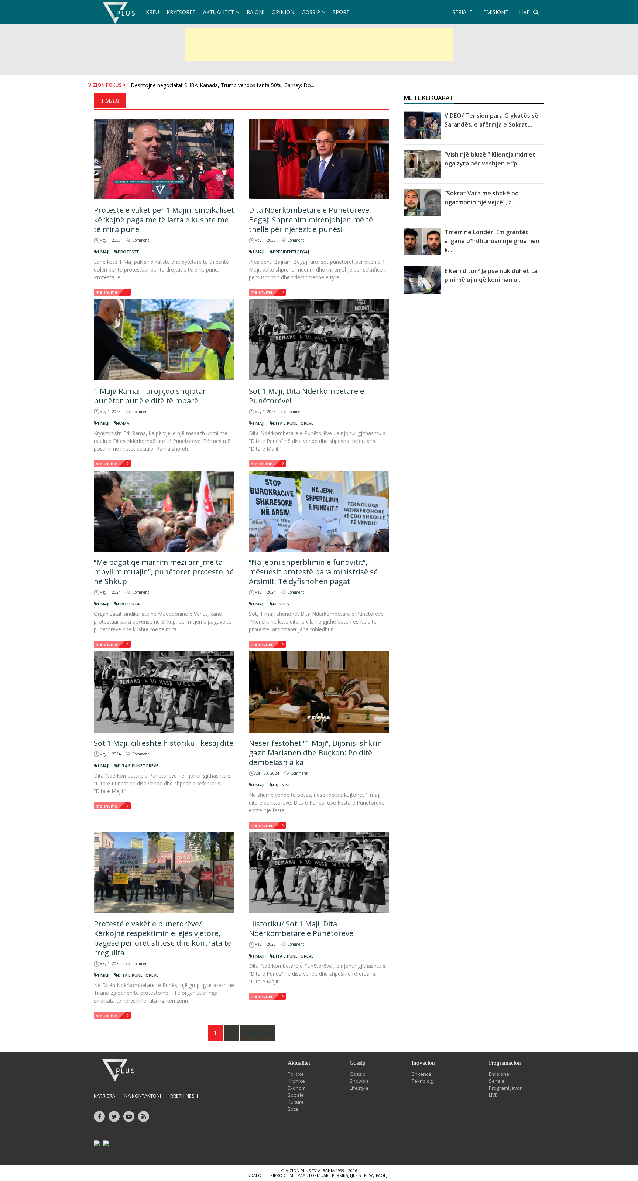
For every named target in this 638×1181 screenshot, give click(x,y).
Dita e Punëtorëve (293, 423)
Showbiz (359, 1081)
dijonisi (281, 785)
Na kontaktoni (142, 1095)
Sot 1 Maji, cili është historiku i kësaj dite (163, 743)
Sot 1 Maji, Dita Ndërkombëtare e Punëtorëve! (306, 396)
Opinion (283, 12)
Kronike (296, 1081)
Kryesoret (181, 12)
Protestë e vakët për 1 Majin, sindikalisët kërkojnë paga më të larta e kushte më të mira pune (164, 219)
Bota (293, 1109)
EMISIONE (495, 12)
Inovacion (423, 1063)
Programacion (505, 1063)
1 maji (103, 252)
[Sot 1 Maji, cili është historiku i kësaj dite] (164, 691)
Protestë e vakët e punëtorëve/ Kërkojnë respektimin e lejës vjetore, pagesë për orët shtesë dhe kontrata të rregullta (162, 938)
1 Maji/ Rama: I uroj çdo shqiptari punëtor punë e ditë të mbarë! (151, 396)
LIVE (524, 12)
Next (254, 1033)
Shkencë (421, 1074)
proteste (128, 252)
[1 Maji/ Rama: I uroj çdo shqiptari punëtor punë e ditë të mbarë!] (164, 339)
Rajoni (255, 12)
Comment (140, 240)
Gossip (311, 12)
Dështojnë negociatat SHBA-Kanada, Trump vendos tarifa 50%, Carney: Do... (222, 85)
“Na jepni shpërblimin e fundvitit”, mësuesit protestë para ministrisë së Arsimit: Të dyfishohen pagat (313, 571)
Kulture (296, 1102)
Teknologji (423, 1081)
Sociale (296, 1095)
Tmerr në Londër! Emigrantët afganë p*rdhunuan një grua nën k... (492, 241)
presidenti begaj (291, 252)
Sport (341, 12)
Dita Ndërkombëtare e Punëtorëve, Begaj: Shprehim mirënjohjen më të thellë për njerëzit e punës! (311, 219)
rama (123, 423)
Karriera (104, 1095)
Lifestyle (359, 1088)
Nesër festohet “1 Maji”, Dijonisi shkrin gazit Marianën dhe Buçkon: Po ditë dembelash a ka (315, 752)
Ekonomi (297, 1088)
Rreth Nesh (184, 1095)
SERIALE (462, 12)
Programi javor (505, 1088)
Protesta (129, 604)
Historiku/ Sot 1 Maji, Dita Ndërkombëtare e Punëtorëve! (302, 928)
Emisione (499, 1074)
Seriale (497, 1081)
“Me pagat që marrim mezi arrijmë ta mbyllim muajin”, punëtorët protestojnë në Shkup (164, 571)
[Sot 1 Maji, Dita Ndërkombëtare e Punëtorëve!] (319, 339)
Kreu (152, 12)
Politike (296, 1074)
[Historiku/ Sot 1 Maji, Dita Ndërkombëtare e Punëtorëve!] (319, 872)
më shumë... (108, 292)
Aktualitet (218, 12)
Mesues (281, 604)
